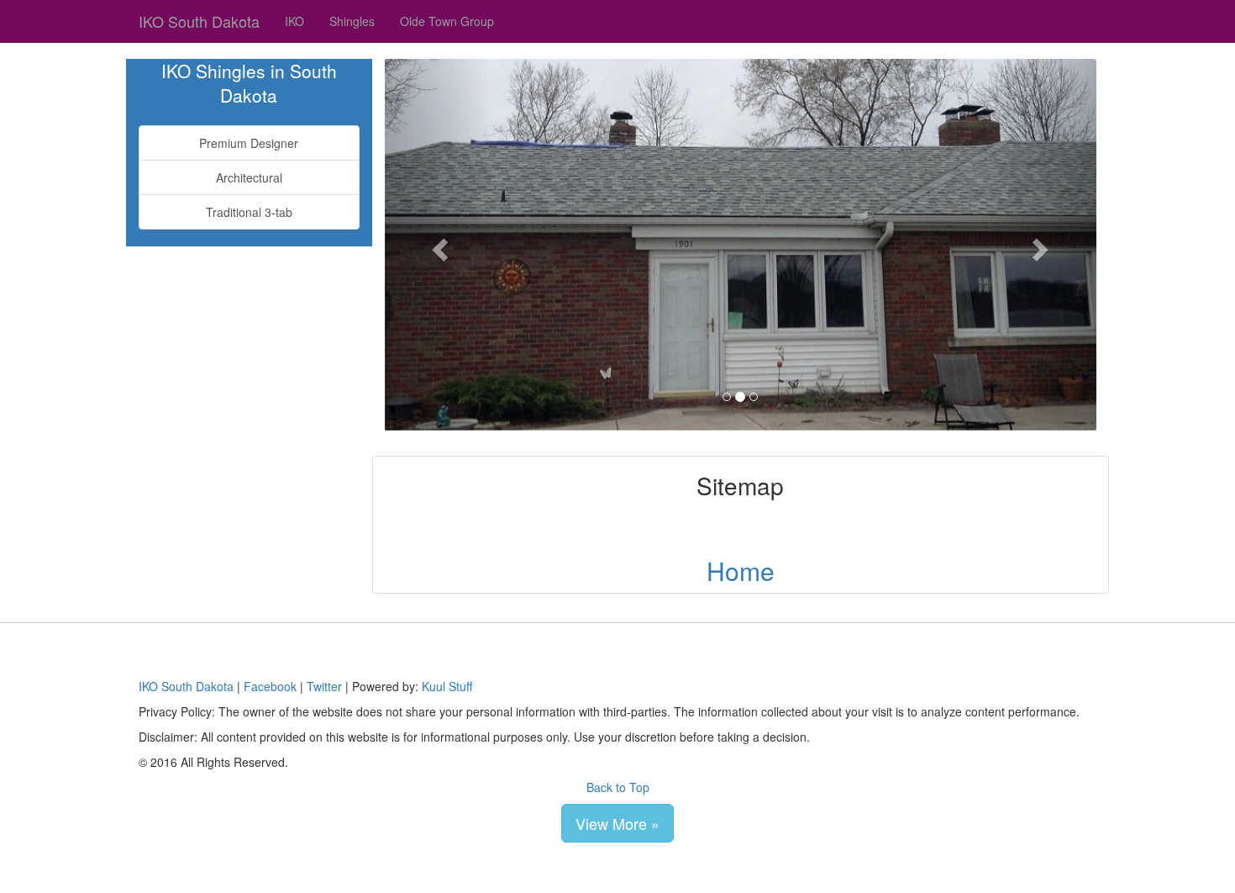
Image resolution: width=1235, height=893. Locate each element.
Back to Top (617, 787)
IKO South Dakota (199, 21)
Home (741, 570)
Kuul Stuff (447, 686)
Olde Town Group (447, 21)
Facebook (270, 686)
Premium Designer (248, 143)
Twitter (324, 686)
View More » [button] (617, 823)
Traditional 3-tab (249, 211)
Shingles (352, 21)
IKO (294, 21)
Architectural (249, 177)
